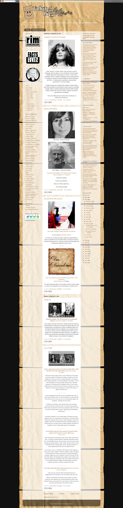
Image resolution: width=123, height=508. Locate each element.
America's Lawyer (30, 118)
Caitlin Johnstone (30, 124)
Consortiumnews (30, 134)
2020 (86, 247)
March (88, 221)
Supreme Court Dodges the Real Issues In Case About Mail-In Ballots (90, 82)
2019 (86, 249)
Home (27, 30)
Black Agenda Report (31, 122)
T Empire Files (29, 94)
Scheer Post (29, 203)
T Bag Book (29, 88)
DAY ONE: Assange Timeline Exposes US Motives (61, 231)
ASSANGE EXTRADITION (61, 229)
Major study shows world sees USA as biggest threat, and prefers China (90, 175)
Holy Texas (86, 107)
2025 (86, 197)
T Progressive (29, 108)
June (87, 214)
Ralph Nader (29, 184)
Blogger (71, 503)
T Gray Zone (29, 96)
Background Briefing (31, 120)
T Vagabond (29, 110)
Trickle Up (47, 300)
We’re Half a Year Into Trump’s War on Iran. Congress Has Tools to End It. (90, 99)
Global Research (30, 160)
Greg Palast (29, 162)
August (88, 210)
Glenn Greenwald (30, 158)
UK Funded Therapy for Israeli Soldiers (89, 110)
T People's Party (30, 104)
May (87, 217)
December (89, 201)
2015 (86, 258)
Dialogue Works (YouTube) (33, 140)
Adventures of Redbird (38, 30)
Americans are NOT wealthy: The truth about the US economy (89, 171)
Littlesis (27, 172)
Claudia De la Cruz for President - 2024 (61, 68)
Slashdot (28, 205)
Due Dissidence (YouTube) (33, 144)
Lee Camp (28, 170)
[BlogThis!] (46, 102)
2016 (86, 256)
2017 (86, 253)
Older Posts (75, 494)
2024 (86, 199)
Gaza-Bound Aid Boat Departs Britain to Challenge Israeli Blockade (90, 89)
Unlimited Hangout (30, 207)
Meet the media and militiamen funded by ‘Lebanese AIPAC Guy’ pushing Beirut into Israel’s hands (90, 154)
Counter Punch (29, 136)
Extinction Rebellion (31, 149)
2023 (86, 240)
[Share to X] (48, 102)
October (88, 206)
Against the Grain (30, 116)
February (88, 223)
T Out (27, 102)
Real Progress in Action (32, 186)
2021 (86, 245)
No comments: (67, 100)
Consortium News (65, 235)
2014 (86, 260)
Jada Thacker (29, 166)
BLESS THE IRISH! (50, 109)
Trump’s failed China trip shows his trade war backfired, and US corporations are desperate (90, 187)
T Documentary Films (31, 92)
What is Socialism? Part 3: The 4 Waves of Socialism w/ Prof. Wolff (90, 73)
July (87, 212)
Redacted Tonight (30, 192)
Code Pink (28, 128)
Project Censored (30, 178)
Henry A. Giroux (30, 164)
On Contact (29, 176)
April (87, 219)
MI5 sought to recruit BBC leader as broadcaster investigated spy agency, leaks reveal (89, 136)
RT (26, 201)
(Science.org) (61, 433)
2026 (86, 195)
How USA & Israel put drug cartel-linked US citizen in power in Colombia (90, 166)
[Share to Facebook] (49, 102)
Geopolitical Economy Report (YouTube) (31, 156)
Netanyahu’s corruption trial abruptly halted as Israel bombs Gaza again (90, 69)
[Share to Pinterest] (51, 102)
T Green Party (29, 98)
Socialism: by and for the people (54, 37)
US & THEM (48, 348)
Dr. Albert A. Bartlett (31, 142)
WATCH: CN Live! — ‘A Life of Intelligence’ (90, 118)
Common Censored (31, 130)
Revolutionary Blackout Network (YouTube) (32, 194)
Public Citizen (29, 180)
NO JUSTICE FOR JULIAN (53, 199)
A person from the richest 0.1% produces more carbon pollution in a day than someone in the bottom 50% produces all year (89, 57)
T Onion (28, 100)
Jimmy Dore (29, 168)
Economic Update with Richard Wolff (31, 147)
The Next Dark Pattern (89, 85)
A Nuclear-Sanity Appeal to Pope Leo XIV (90, 121)
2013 (86, 262)
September (89, 208)
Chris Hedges (29, 126)
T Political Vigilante (30, 106)
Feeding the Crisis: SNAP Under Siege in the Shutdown (89, 64)
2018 (86, 251)
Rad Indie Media (30, 182)
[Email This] (45, 102)
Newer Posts (48, 494)
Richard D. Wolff (30, 197)
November (89, 203)
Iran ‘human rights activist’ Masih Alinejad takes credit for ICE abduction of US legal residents (90, 147)
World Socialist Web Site (32, 209)
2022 (86, 242)
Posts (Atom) (54, 497)
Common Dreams (30, 132)
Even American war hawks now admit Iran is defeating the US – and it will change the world (90, 180)
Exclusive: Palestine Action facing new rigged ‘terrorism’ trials (90, 142)
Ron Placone (29, 199)
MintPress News (30, 174)
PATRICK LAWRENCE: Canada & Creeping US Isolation (89, 114)
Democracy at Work (31, 138)
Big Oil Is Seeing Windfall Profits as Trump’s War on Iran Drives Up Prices (89, 94)
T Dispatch (28, 90)
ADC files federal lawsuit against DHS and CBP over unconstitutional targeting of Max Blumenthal (90, 130)
